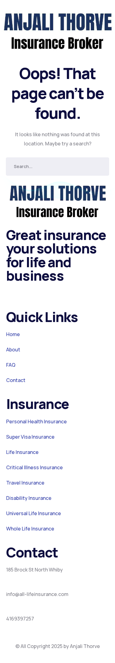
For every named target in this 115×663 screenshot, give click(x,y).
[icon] (8, 293)
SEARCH (100, 166)
